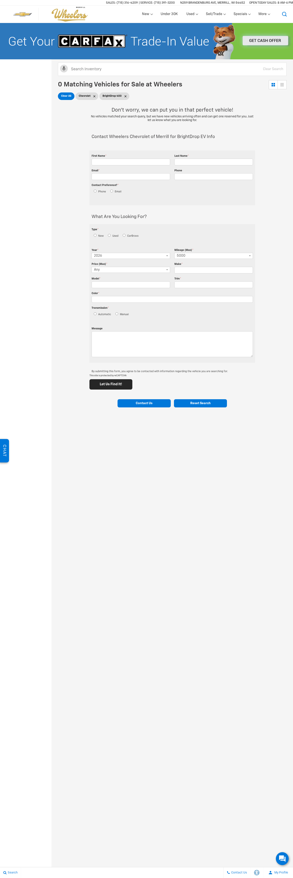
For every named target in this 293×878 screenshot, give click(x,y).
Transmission (100, 308)
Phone (178, 170)
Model (96, 279)
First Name (99, 156)
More (262, 15)
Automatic (104, 314)
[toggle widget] (282, 858)
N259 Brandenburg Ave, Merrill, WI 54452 (212, 2)
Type (95, 229)
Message (97, 328)
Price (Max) (99, 264)
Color (95, 293)
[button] (284, 14)
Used (115, 236)
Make (178, 264)
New (101, 236)
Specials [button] (240, 15)
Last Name (181, 156)
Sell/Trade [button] (214, 15)
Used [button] (190, 15)
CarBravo (133, 236)
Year (95, 250)
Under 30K (169, 14)
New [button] (146, 15)
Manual (124, 314)
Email (96, 170)
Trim (177, 279)
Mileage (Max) (183, 250)
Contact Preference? (105, 185)
